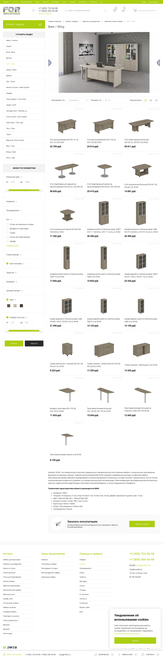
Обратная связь (14, 655)
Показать (14, 343)
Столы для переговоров (20, 237)
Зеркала (6, 629)
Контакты (93, 2)
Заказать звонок (45, 14)
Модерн (9, 93)
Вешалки (6, 625)
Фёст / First (10, 146)
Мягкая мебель (9, 581)
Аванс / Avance (12, 40)
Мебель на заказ (9, 607)
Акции (37, 2)
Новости (46, 2)
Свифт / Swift (11, 105)
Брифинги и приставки (19, 229)
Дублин (9, 76)
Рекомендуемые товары (50, 573)
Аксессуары (7, 633)
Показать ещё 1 (12, 245)
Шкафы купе (8, 599)
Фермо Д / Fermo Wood (15, 140)
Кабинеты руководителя (12, 564)
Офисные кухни (9, 594)
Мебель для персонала (11, 560)
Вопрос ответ (85, 607)
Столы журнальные (10, 620)
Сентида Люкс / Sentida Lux (16, 111)
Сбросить (34, 343)
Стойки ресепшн (9, 573)
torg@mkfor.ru (143, 565)
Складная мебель (9, 612)
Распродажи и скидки (49, 568)
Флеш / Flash (11, 152)
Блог (81, 612)
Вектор (9, 58)
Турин (8, 134)
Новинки (44, 560)
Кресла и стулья (9, 568)
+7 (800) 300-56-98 (48, 655)
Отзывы (72, 2)
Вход (144, 2)
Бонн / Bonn (10, 52)
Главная (6, 2)
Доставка (55, 2)
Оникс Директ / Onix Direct (16, 99)
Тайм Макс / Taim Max (14, 123)
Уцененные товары (48, 577)
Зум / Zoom (10, 81)
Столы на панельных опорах (22, 224)
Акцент (9, 46)
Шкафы (13, 241)
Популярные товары (49, 564)
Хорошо (135, 641)
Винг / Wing (10, 64)
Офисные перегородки (11, 586)
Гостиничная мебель (11, 603)
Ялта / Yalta (10, 158)
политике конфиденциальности (127, 633)
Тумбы (12, 233)
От (7, 182)
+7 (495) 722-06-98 (32, 655)
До (21, 182)
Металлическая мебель (12, 590)
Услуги (64, 2)
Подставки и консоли (11, 616)
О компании (82, 2)
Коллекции (84, 603)
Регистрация (153, 2)
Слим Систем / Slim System (16, 117)
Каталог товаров (15, 24)
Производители (26, 2)
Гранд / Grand (11, 70)
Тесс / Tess (10, 128)
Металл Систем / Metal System (17, 87)
